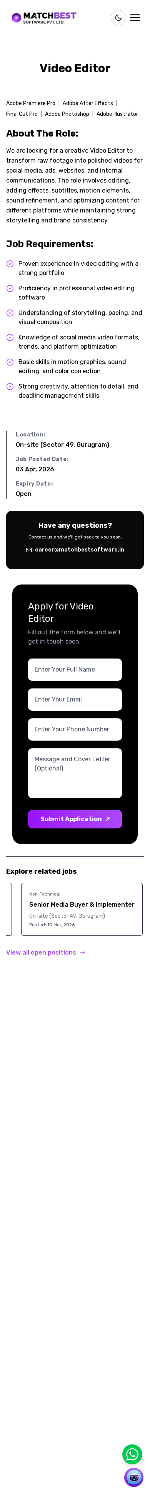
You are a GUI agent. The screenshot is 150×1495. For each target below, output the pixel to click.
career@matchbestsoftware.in (79, 550)
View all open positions (41, 952)
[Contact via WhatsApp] (132, 1454)
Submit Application (75, 819)
